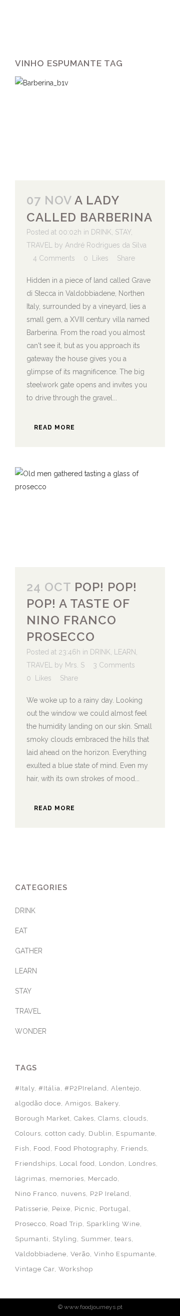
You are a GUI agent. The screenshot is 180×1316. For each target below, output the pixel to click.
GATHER (28, 951)
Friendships (35, 1163)
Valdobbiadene (40, 1254)
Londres (142, 1163)
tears (123, 1239)
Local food (77, 1163)
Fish (22, 1148)
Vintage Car (34, 1269)
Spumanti (31, 1239)
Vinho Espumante (124, 1254)
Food (42, 1148)
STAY (123, 232)
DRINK (101, 232)
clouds (135, 1118)
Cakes (84, 1118)
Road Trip (66, 1224)
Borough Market (42, 1118)
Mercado (103, 1178)
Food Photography (85, 1148)
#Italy (24, 1088)
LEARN (125, 652)
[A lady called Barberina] (90, 128)
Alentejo (125, 1088)
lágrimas (30, 1178)
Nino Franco (36, 1193)
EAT (21, 931)
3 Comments (114, 665)
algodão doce (38, 1103)
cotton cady (64, 1133)
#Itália (49, 1088)
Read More (54, 427)
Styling (64, 1239)
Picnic (85, 1209)
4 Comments (54, 258)
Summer (95, 1239)
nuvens (73, 1193)
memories (67, 1178)
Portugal (114, 1209)
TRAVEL (39, 245)
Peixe (61, 1209)
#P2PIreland (85, 1088)
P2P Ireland (110, 1193)
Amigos (78, 1103)
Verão (80, 1254)
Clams (109, 1118)
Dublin (100, 1133)
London (111, 1163)
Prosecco (30, 1224)
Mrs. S (74, 665)
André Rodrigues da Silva (105, 245)
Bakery (106, 1103)
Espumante (135, 1133)
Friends (134, 1148)
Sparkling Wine (113, 1224)
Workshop (75, 1269)
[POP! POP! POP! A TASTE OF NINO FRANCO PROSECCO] (90, 517)
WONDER (30, 1031)
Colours (28, 1133)
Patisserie (31, 1209)
